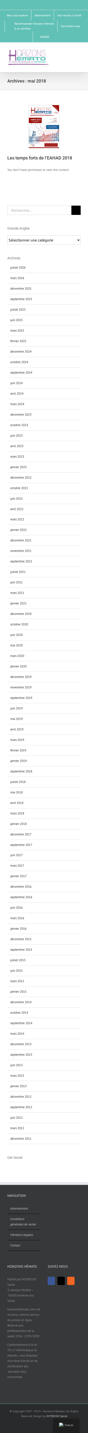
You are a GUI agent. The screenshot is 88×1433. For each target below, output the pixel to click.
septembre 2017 (21, 845)
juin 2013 (16, 1065)
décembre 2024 (21, 351)
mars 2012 (17, 1128)
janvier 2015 (18, 992)
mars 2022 (17, 519)
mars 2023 (17, 456)
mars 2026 (17, 278)
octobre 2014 (19, 1013)
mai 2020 (16, 645)
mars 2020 (17, 656)
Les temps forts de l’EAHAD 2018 (39, 157)
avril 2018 (16, 803)
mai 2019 (16, 719)
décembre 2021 (21, 540)
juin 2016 (16, 908)
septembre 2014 (21, 1023)
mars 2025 (17, 330)
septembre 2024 (21, 372)
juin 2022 (16, 498)
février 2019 (18, 750)
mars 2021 (17, 593)
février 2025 (18, 341)
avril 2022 (16, 509)
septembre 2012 (21, 1107)
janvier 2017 (18, 876)
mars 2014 (17, 1034)
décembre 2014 (21, 1002)
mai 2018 (16, 792)
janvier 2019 (18, 761)
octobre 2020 (19, 624)
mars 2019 (17, 740)
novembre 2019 (21, 687)
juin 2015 (16, 971)
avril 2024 (16, 393)
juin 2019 (16, 708)
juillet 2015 (18, 960)
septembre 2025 (21, 299)
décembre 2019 (21, 677)
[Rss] (21, 1167)
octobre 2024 (19, 362)
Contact (15, 1245)
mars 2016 (17, 918)
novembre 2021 (21, 551)
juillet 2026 (18, 267)
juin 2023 (16, 435)
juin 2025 (16, 320)
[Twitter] (15, 1167)
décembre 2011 (21, 1139)
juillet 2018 (18, 782)
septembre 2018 (21, 771)
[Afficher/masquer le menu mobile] (79, 51)
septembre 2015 (21, 950)
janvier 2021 (18, 603)
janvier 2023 (18, 467)
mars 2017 (17, 866)
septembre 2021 (21, 561)
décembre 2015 (21, 939)
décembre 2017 (21, 834)
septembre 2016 (21, 897)
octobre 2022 (19, 488)
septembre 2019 (21, 698)
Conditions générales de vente (23, 1221)
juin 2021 (16, 582)
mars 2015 (17, 981)
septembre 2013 (21, 1055)
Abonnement (19, 1208)
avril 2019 (16, 729)
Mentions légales (21, 1235)
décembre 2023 (21, 414)
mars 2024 (17, 404)
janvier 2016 (18, 929)
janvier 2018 (18, 824)
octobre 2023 (19, 425)
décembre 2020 (21, 614)
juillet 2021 (18, 572)
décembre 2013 (21, 1044)
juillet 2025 (18, 309)
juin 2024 (16, 383)
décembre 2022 (21, 477)
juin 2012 (16, 1118)
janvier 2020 (18, 666)
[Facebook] (8, 1167)
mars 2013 (17, 1076)
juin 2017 (16, 855)
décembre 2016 (21, 887)
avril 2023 (16, 446)
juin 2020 (16, 635)
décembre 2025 (21, 288)
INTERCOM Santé (56, 1416)
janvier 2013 (18, 1086)
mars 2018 (17, 813)
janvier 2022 (18, 530)
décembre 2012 (21, 1097)
